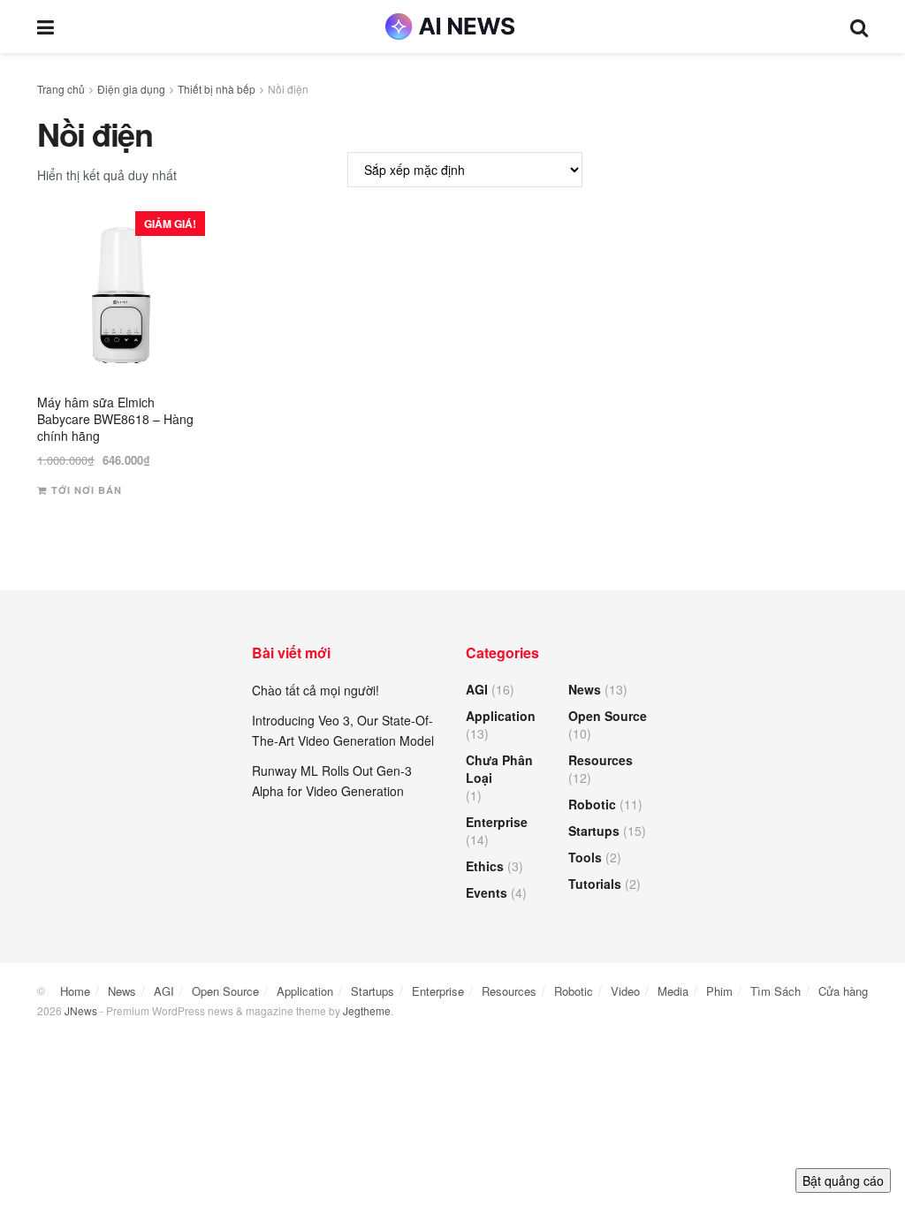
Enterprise (497, 822)
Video (625, 991)
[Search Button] (859, 26)
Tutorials (594, 883)
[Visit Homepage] (452, 26)
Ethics (485, 866)
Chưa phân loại (499, 768)
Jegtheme (367, 1010)
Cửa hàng (843, 991)
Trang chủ (61, 88)
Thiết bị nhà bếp (216, 88)
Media (673, 991)
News (584, 689)
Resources (600, 760)
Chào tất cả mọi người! (315, 690)
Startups (594, 830)
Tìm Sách (775, 991)
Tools (585, 857)
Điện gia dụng (131, 88)
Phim (719, 991)
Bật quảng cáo (843, 1180)
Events (486, 892)
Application (501, 716)
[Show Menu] (45, 26)
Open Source (607, 716)
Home (75, 991)
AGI (477, 689)
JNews (81, 1010)
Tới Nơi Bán (86, 490)
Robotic (592, 804)
